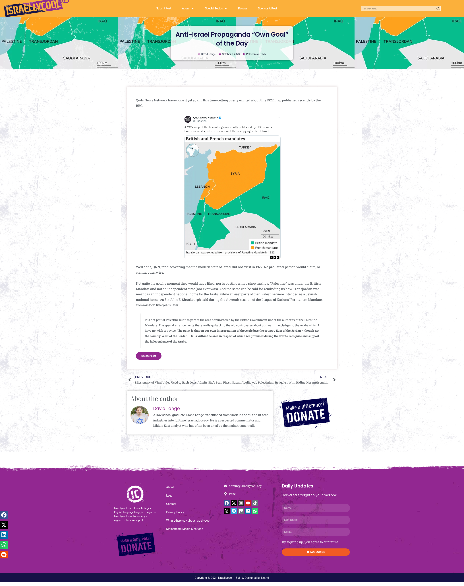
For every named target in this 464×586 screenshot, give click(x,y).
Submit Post (163, 8)
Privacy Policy (175, 512)
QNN (263, 54)
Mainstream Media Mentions (184, 529)
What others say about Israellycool (188, 520)
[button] (4, 515)
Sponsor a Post (267, 8)
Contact (171, 504)
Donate (242, 8)
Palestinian (253, 54)
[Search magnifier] (438, 8)
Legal (169, 495)
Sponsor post (148, 355)
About (185, 8)
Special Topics (214, 8)
